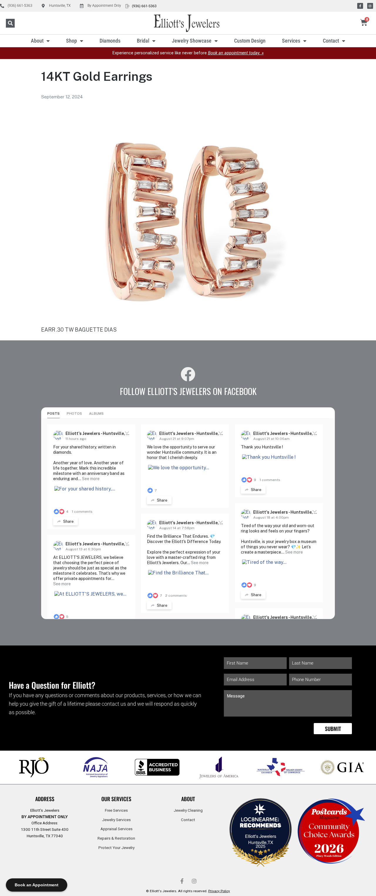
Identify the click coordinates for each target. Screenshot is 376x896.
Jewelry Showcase (192, 41)
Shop (71, 41)
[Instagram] (370, 6)
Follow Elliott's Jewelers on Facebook (188, 391)
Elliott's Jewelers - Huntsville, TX (99, 433)
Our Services (116, 799)
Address (44, 799)
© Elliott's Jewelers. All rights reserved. (188, 891)
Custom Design (250, 41)
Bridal (143, 41)
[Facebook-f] (360, 6)
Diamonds (110, 41)
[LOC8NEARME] (260, 821)
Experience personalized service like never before (188, 53)
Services (291, 41)
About (37, 41)
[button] (10, 23)
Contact (331, 41)
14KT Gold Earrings (96, 76)
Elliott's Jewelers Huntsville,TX (260, 839)
